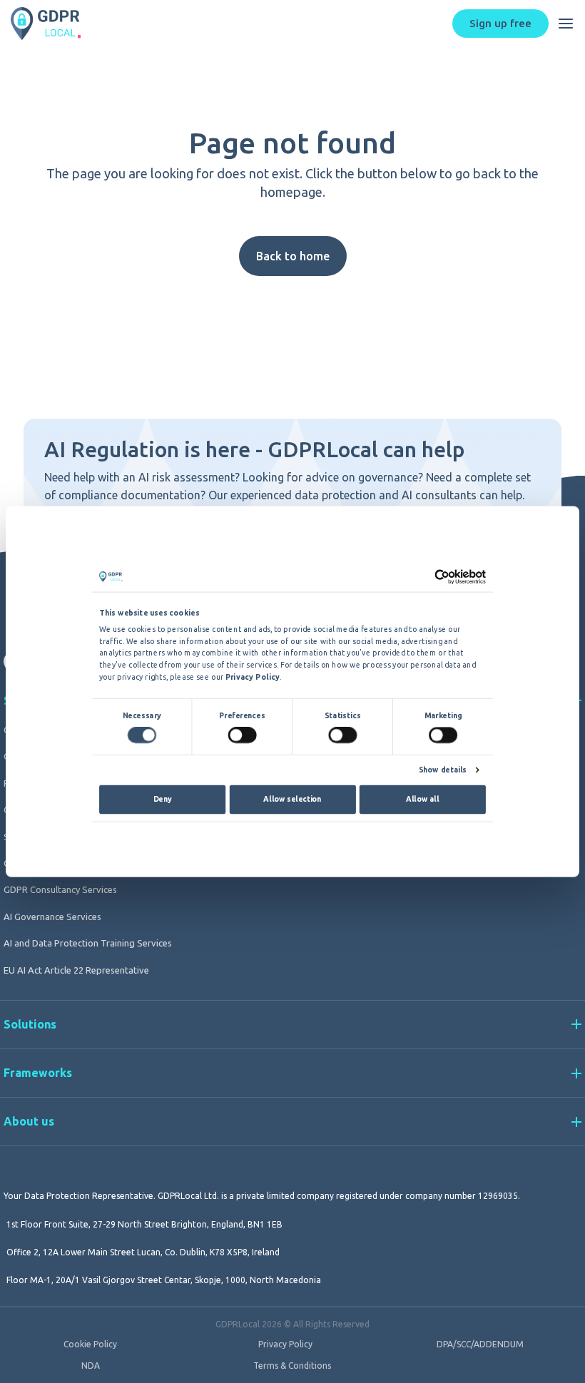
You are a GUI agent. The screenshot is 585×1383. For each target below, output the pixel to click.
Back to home (293, 256)
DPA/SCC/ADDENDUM (480, 1344)
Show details (443, 770)
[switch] (242, 734)
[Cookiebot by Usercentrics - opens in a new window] (442, 576)
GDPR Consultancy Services (60, 889)
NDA (90, 1366)
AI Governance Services (52, 917)
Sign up (500, 23)
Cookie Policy (90, 1344)
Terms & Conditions (292, 1366)
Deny (162, 799)
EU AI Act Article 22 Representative (76, 970)
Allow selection (292, 799)
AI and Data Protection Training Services (88, 943)
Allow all (422, 799)
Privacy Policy (285, 1344)
